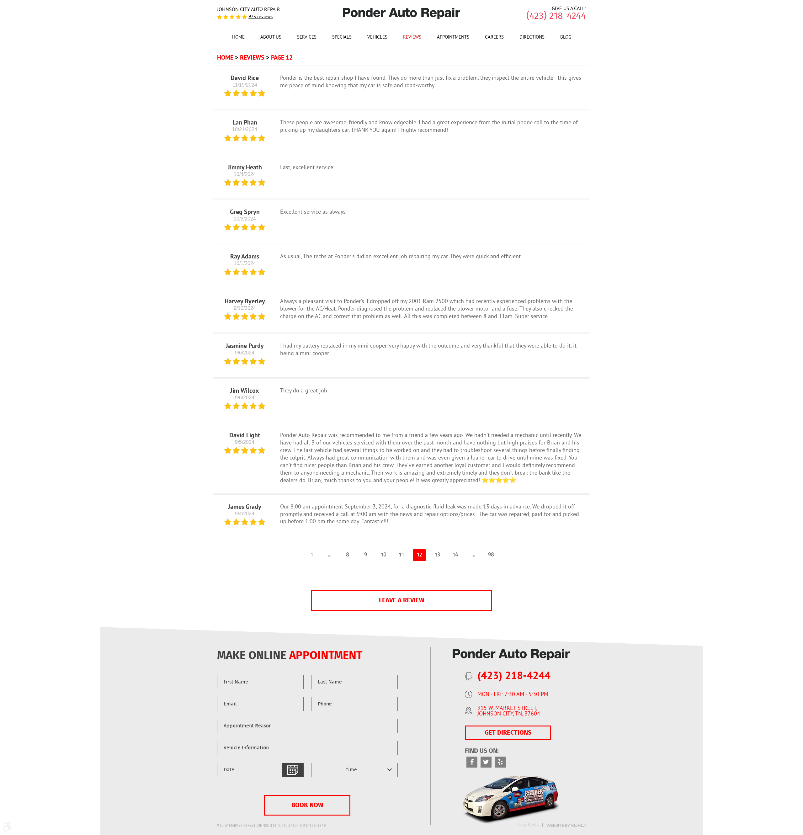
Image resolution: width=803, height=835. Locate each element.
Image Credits (528, 825)
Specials (342, 37)
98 (491, 555)
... (330, 555)
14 (455, 555)
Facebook (471, 762)
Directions (532, 37)
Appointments (453, 37)
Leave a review (401, 600)
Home (238, 37)
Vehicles (377, 37)
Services (306, 37)
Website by (566, 825)
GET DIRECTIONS (508, 733)
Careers (494, 37)
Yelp (500, 762)
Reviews (412, 37)
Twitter (486, 762)
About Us (270, 37)
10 (383, 555)
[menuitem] (238, 37)
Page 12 (282, 57)
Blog (565, 37)
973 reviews (260, 17)
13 (437, 555)
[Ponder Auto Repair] (401, 13)
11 (401, 555)
